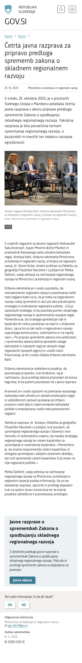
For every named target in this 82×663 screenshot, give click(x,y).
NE (24, 604)
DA (10, 604)
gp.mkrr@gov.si (18, 625)
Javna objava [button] (22, 580)
